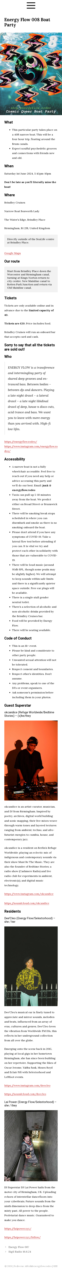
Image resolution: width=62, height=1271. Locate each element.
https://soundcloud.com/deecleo (25, 1094)
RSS (55, 1266)
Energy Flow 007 (19, 1247)
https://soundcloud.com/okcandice (26, 903)
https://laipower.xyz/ (17, 1228)
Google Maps (12, 253)
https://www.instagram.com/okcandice (28, 893)
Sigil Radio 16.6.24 (20, 1251)
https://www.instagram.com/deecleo (27, 1085)
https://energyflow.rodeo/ (20, 441)
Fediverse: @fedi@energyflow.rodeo (33, 1266)
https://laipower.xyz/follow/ (22, 1237)
